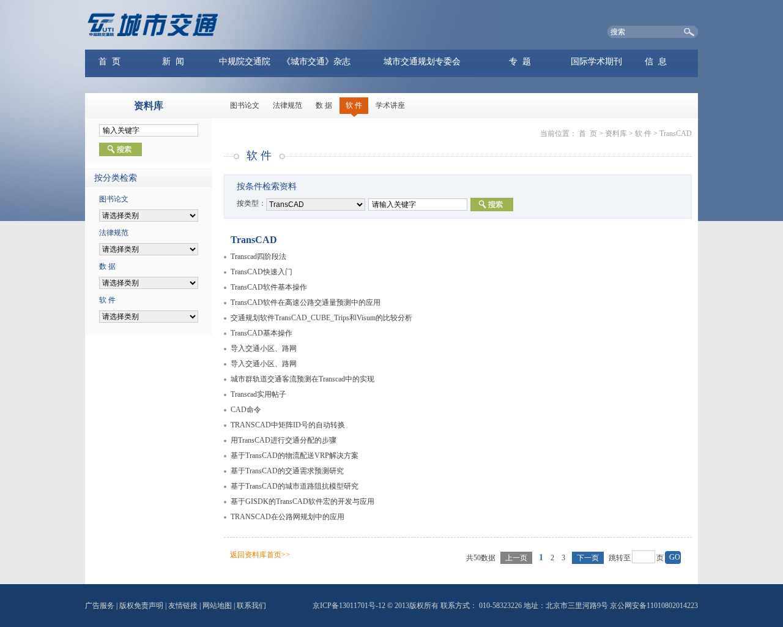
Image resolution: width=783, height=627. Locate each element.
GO (674, 557)
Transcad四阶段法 (258, 256)
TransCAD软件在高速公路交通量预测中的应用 (305, 302)
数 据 (324, 105)
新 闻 (173, 61)
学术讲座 (390, 105)
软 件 (354, 105)
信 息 (656, 61)
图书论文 (244, 105)
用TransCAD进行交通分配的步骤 (283, 440)
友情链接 (183, 605)
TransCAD (675, 133)
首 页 (109, 61)
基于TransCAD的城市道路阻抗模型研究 (294, 486)
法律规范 (287, 105)
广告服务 (99, 605)
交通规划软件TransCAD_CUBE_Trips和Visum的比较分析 (321, 318)
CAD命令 (246, 409)
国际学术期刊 (596, 61)
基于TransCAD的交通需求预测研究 (287, 471)
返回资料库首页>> (260, 554)
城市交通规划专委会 (422, 61)
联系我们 (251, 605)
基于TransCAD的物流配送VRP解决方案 (294, 455)
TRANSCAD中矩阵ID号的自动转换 (288, 425)
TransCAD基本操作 (261, 333)
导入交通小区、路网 (264, 348)
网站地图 (217, 605)
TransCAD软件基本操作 (269, 287)
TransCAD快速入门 (261, 272)
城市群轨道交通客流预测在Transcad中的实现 (302, 379)
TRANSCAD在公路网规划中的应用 (287, 516)
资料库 (616, 133)
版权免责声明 (141, 605)
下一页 (588, 558)
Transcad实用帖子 (258, 394)
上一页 (516, 558)
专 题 (520, 61)
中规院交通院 (244, 61)
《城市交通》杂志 (316, 61)
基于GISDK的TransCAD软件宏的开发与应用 (302, 501)
